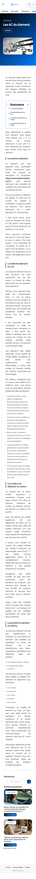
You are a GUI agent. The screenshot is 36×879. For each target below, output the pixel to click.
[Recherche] (29, 4)
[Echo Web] (14, 4)
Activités (10, 823)
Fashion (8, 30)
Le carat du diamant (16, 108)
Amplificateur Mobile (9, 848)
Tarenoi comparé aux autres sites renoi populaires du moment (16, 839)
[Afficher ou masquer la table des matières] (26, 104)
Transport (11, 792)
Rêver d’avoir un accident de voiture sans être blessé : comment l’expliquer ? (16, 809)
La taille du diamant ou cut (17, 113)
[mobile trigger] (3, 4)
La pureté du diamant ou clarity (18, 124)
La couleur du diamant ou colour (18, 118)
